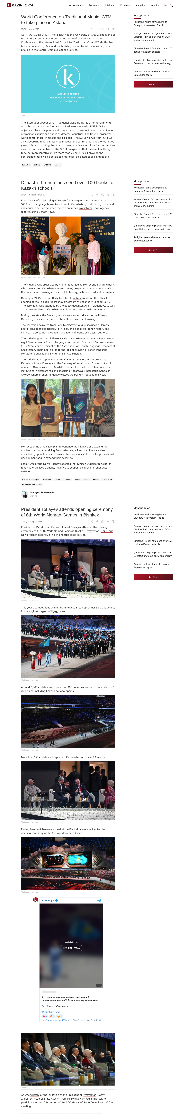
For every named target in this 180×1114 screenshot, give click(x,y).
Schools (68, 479)
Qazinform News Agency (45, 463)
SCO (69, 1102)
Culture (37, 165)
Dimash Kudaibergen (30, 479)
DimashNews (46, 211)
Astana (57, 165)
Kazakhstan (107, 479)
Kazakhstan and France (31, 484)
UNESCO (47, 165)
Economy (125, 5)
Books (77, 479)
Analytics (140, 5)
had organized (35, 467)
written (34, 1094)
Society (86, 479)
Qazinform (85, 208)
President (94, 5)
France (90, 454)
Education (26, 165)
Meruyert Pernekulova (42, 492)
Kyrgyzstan (89, 1094)
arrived (57, 829)
